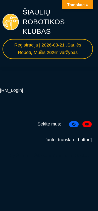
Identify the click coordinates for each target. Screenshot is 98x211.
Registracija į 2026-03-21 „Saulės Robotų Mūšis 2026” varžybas (47, 48)
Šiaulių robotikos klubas (44, 21)
